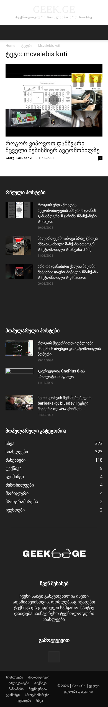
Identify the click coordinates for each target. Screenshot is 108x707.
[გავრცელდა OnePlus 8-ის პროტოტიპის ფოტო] (19, 378)
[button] (9, 32)
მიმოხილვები (38, 677)
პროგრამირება (37, 694)
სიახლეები (14, 677)
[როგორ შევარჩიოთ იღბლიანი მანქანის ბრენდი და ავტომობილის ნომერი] (19, 348)
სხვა (39, 700)
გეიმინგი (13, 694)
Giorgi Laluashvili (20, 158)
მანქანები (16, 689)
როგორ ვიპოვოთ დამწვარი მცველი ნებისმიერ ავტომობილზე (53, 147)
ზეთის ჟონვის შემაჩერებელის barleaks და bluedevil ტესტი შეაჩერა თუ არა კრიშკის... (64, 403)
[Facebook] (54, 656)
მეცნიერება (38, 689)
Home (10, 45)
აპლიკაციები (19, 683)
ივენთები (24, 700)
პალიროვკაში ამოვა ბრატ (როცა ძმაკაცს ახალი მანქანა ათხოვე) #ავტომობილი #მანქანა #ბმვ (68, 244)
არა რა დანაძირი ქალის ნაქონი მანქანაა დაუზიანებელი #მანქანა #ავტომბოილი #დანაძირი (68, 272)
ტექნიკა (40, 683)
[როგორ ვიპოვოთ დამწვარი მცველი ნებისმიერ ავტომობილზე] (54, 100)
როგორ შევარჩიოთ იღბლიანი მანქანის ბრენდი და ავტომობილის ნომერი (69, 348)
